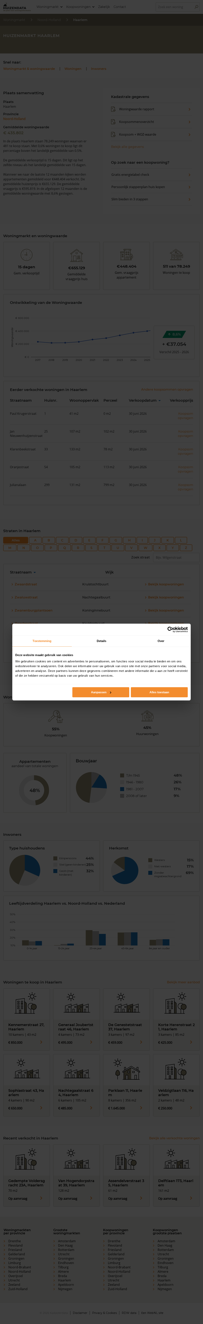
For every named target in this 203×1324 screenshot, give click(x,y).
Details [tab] (101, 641)
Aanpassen (98, 692)
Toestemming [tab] (42, 641)
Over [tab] (161, 641)
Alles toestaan (159, 692)
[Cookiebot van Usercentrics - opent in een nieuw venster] (170, 630)
